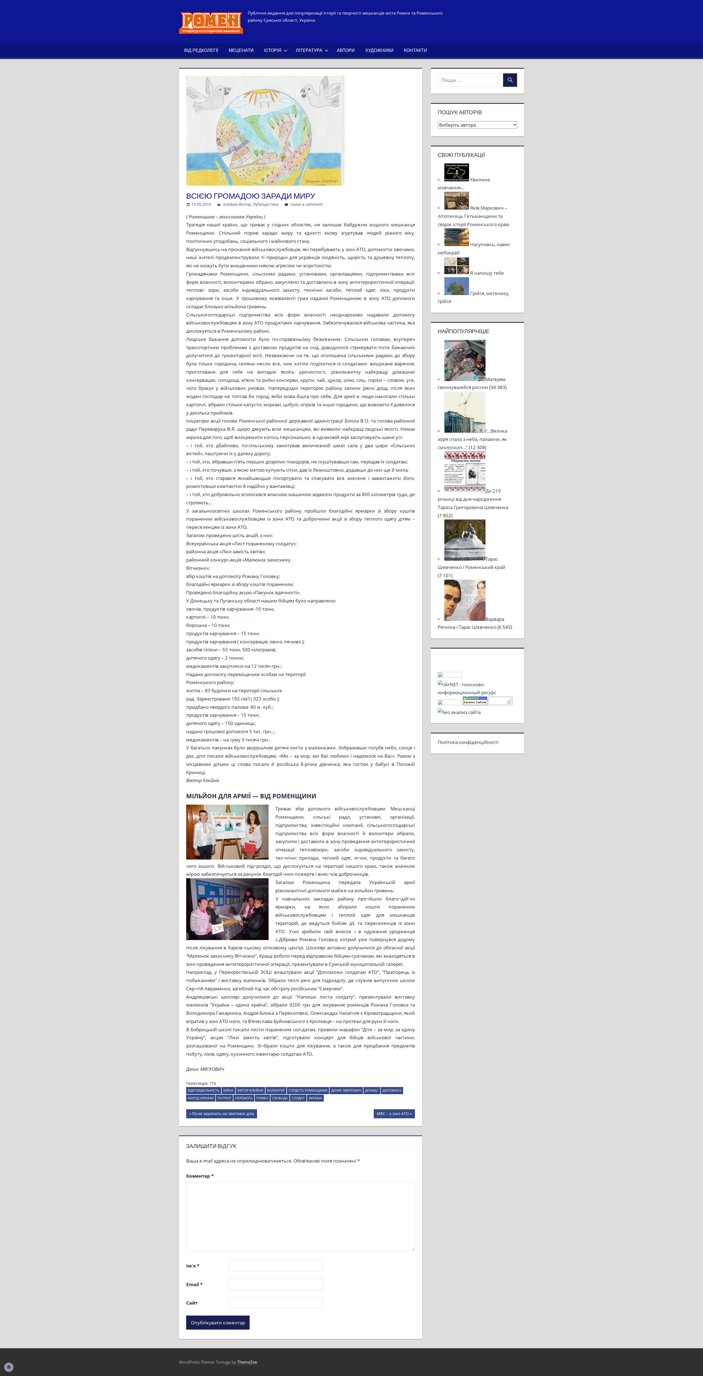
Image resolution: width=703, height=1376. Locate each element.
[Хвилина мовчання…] (457, 179)
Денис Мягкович (346, 1090)
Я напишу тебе (487, 273)
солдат (298, 1098)
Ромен (262, 1098)
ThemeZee (247, 1362)
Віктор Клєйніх (250, 1090)
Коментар (200, 1176)
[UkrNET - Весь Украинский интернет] (477, 692)
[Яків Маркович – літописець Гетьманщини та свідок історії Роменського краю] (457, 208)
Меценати (241, 50)
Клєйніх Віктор (237, 204)
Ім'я (192, 1266)
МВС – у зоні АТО (392, 1114)
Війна (228, 1090)
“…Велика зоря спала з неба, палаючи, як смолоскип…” (472, 439)
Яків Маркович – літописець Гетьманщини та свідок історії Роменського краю (473, 216)
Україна (315, 1098)
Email (194, 1284)
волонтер (276, 1090)
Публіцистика (265, 204)
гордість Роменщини (308, 1090)
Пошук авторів (460, 112)
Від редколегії (201, 50)
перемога (244, 1098)
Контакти (415, 50)
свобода (280, 1098)
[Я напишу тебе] (457, 273)
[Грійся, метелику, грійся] (457, 293)
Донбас (372, 1090)
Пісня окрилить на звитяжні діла (223, 1114)
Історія (272, 50)
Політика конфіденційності (468, 742)
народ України (201, 1098)
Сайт (192, 1303)
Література (309, 50)
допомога (392, 1090)
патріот (224, 1098)
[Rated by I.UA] (450, 675)
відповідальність (203, 1090)
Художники (379, 50)
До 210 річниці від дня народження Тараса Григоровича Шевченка (473, 499)
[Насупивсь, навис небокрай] (457, 244)
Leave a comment (307, 204)
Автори (346, 50)
